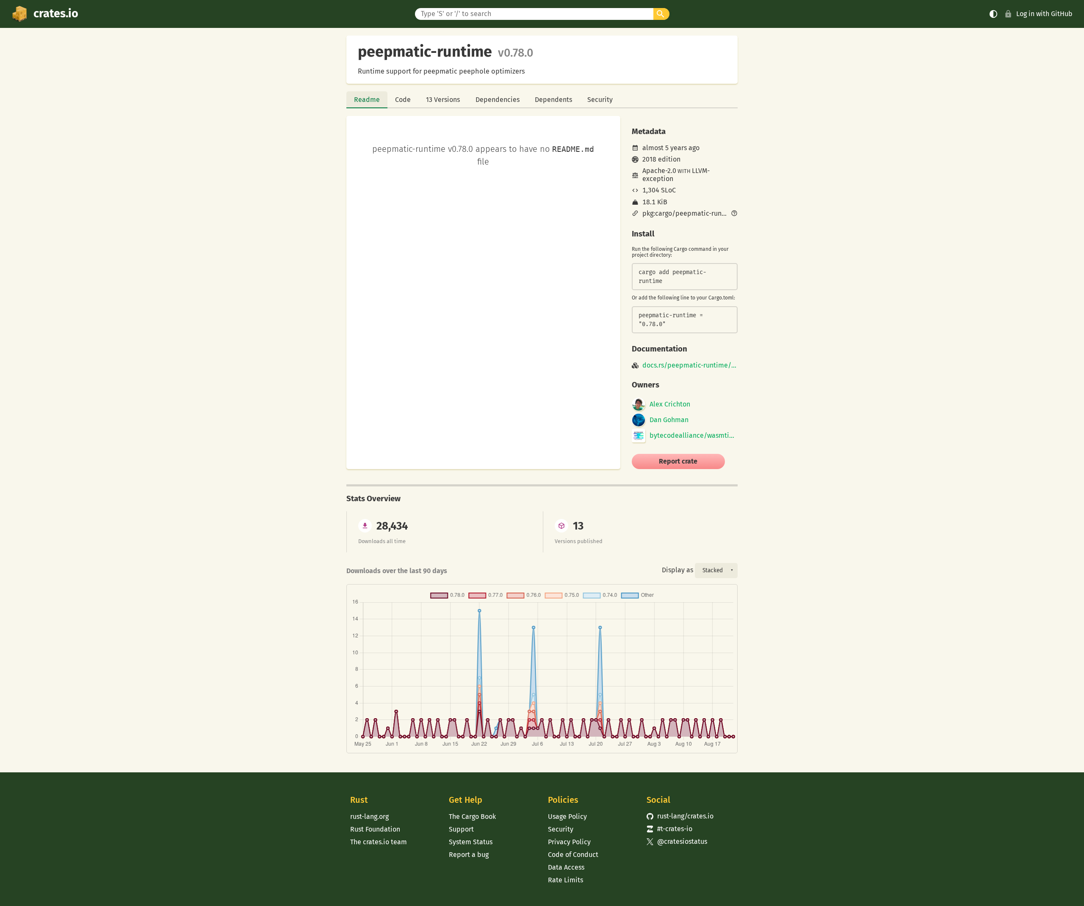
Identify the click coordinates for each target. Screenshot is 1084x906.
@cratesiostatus (677, 841)
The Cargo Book (472, 817)
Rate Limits (565, 880)
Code (403, 100)
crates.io (55, 13)
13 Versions (443, 100)
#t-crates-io (669, 829)
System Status (470, 842)
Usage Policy (567, 817)
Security (600, 100)
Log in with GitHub (1044, 14)
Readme (367, 100)
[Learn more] (734, 214)
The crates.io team (378, 842)
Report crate (678, 461)
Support (461, 829)
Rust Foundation (375, 829)
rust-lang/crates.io (680, 816)
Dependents (553, 100)
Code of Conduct (573, 855)
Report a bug (469, 855)
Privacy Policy (569, 842)
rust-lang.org (369, 817)
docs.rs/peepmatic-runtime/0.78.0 (690, 365)
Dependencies (498, 100)
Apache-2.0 (659, 171)
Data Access (566, 867)
